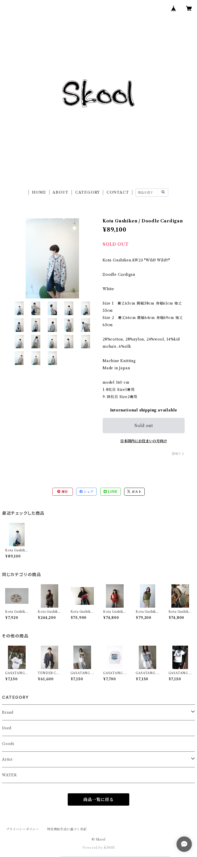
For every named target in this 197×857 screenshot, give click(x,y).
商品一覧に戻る (98, 799)
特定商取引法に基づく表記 (67, 829)
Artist (7, 759)
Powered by (93, 848)
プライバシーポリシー (22, 829)
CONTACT (117, 192)
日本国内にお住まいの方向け (143, 441)
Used (6, 728)
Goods (8, 743)
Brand (7, 712)
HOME (39, 192)
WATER (9, 775)
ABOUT (60, 192)
